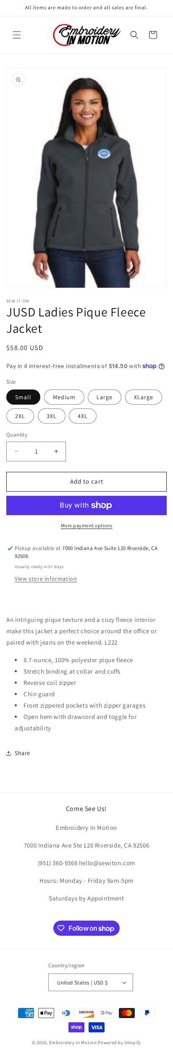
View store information (46, 578)
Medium (64, 397)
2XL (20, 416)
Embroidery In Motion (73, 1042)
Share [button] (22, 753)
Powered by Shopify (119, 1042)
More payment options (87, 525)
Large (105, 397)
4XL (83, 416)
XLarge (143, 397)
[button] (17, 35)
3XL (52, 416)
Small (23, 397)
